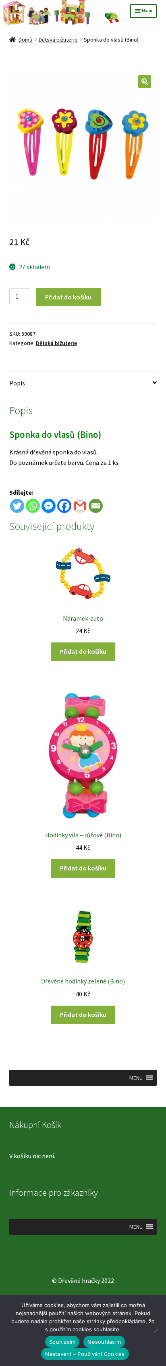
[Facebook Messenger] (49, 506)
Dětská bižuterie (58, 39)
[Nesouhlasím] (156, 1330)
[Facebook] (64, 506)
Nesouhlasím (104, 1342)
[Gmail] (80, 506)
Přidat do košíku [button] (83, 651)
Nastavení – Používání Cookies (84, 1354)
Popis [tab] (17, 383)
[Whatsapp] (33, 506)
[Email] (96, 506)
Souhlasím (62, 1342)
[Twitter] (17, 506)
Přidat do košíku (68, 297)
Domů (26, 39)
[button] (144, 81)
